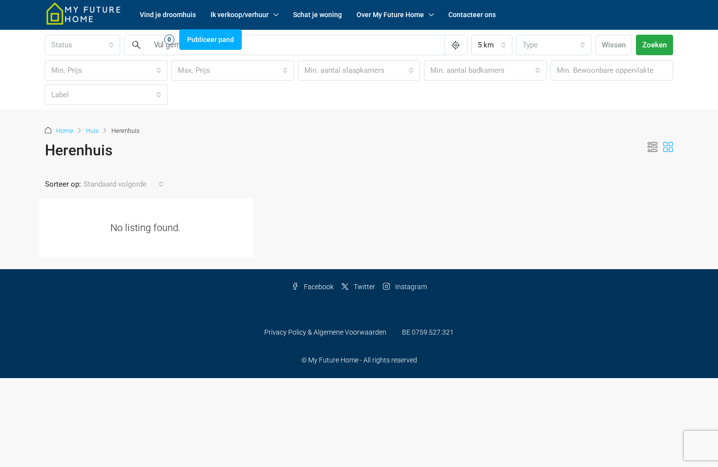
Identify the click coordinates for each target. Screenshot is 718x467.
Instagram (410, 287)
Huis (92, 130)
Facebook (318, 287)
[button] (652, 147)
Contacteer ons (472, 15)
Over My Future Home (390, 15)
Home (64, 130)
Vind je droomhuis (168, 15)
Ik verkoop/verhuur (240, 15)
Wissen (614, 45)
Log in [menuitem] (59, 39)
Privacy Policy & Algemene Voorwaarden (325, 332)
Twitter (363, 287)
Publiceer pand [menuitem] (210, 39)
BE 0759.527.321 (428, 332)
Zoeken (654, 45)
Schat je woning (317, 15)
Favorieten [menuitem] (148, 39)
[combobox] (491, 45)
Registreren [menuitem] (97, 39)
